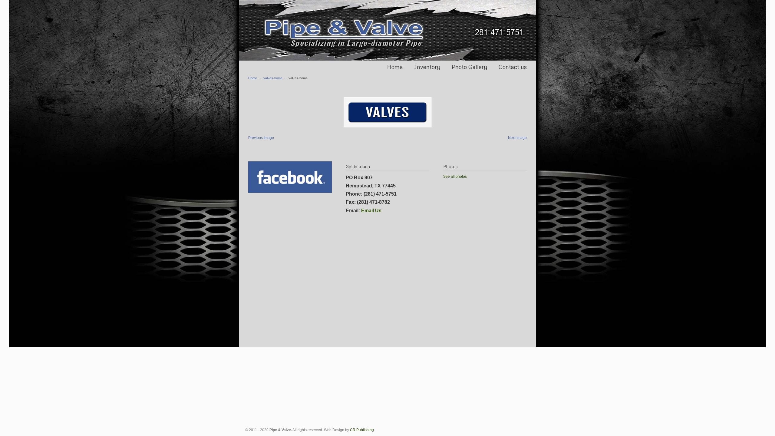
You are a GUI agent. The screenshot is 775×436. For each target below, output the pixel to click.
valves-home (272, 78)
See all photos (455, 176)
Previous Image (261, 138)
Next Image (517, 138)
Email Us (371, 210)
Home (252, 78)
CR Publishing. (362, 430)
